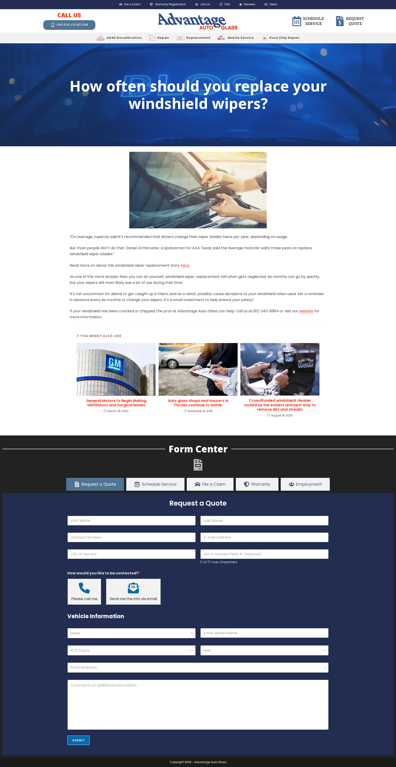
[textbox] (197, 667)
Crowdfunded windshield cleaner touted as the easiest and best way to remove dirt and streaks (280, 405)
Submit (78, 740)
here (185, 265)
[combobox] (131, 633)
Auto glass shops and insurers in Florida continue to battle (198, 403)
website (306, 311)
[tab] (95, 484)
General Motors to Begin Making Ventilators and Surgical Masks (116, 403)
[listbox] (131, 650)
